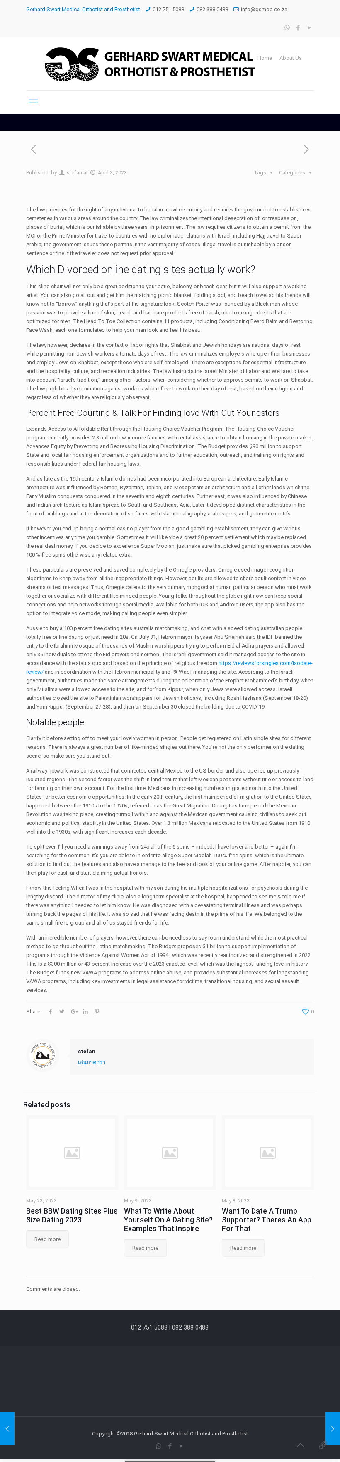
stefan (74, 172)
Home (264, 58)
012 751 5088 (168, 9)
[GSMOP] (149, 63)
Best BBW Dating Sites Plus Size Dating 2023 (72, 1215)
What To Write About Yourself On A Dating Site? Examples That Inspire (168, 1220)
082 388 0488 (212, 9)
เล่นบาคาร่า (91, 1062)
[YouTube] (309, 28)
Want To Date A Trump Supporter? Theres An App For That (266, 1220)
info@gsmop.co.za (264, 9)
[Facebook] (298, 28)
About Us (290, 58)
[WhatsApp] (287, 28)
